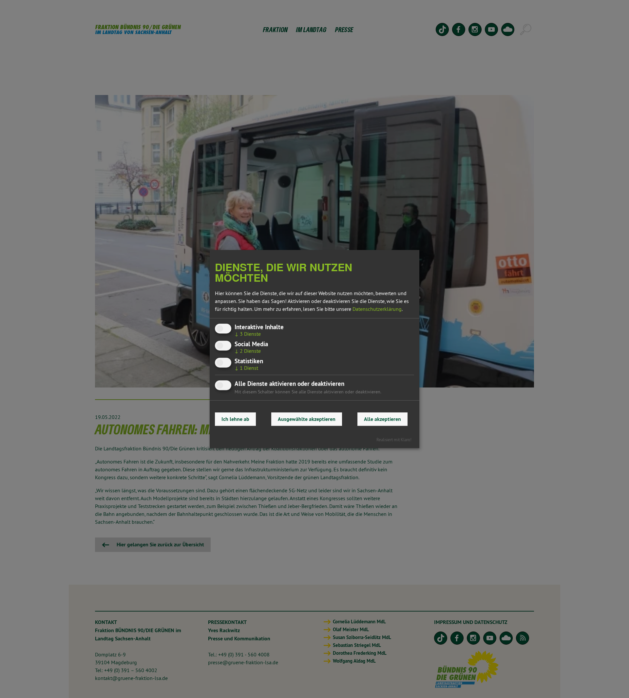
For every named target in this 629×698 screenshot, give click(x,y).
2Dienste (248, 351)
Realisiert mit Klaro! (393, 439)
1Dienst (246, 368)
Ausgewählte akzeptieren (306, 419)
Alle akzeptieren (382, 419)
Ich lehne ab (235, 419)
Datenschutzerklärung (377, 309)
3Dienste (248, 333)
